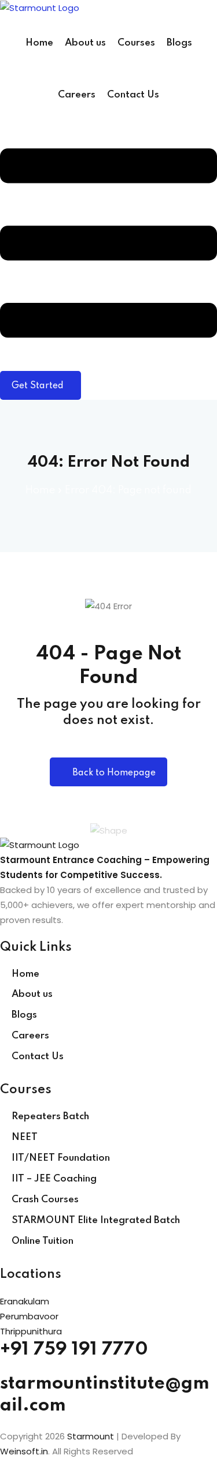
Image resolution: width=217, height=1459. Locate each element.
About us (85, 43)
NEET (25, 1137)
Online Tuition (42, 1241)
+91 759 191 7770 (74, 1350)
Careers (76, 95)
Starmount (90, 1436)
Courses (136, 43)
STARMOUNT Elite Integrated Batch (96, 1220)
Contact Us (133, 95)
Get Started (38, 386)
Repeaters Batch (50, 1117)
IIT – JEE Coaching (54, 1179)
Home (39, 43)
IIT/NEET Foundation (61, 1158)
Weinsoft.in (24, 1451)
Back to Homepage (114, 773)
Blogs (179, 43)
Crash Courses (45, 1200)
